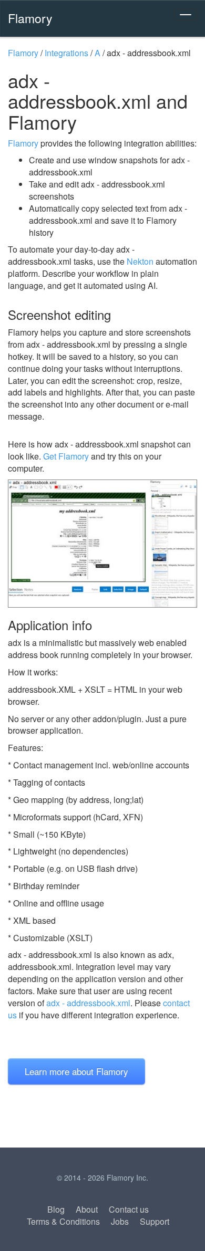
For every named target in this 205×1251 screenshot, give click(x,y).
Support (154, 1221)
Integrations (66, 53)
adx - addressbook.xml (88, 1003)
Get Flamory (66, 456)
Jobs (120, 1221)
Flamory (30, 17)
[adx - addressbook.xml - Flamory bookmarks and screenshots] (102, 543)
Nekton (140, 261)
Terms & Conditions (63, 1221)
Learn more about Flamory (76, 1071)
